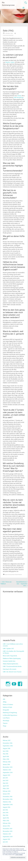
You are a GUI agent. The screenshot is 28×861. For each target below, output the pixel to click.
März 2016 (6, 759)
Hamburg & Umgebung (10, 712)
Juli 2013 (5, 842)
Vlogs (4, 726)
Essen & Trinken (8, 704)
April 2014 (6, 818)
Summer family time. (9, 661)
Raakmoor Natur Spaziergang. (12, 658)
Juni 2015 (5, 780)
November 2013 (7, 831)
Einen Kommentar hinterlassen (13, 574)
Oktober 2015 (7, 770)
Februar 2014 (7, 823)
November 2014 (8, 799)
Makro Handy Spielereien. (10, 664)
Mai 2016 (5, 754)
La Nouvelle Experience (10, 715)
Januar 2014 (6, 826)
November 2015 (7, 767)
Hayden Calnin (10, 62)
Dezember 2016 (7, 743)
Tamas (19, 95)
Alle (4, 699)
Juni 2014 (5, 812)
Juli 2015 (5, 778)
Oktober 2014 (7, 802)
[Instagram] (8, 683)
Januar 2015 (6, 794)
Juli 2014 (5, 810)
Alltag (4, 702)
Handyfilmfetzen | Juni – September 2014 (21, 583)
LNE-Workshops (18, 97)
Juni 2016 (5, 751)
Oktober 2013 (7, 834)
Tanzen (5, 723)
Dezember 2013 (7, 828)
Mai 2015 (5, 783)
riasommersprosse (8, 35)
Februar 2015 (6, 791)
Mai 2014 (5, 815)
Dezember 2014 (7, 796)
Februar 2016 (7, 762)
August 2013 (6, 839)
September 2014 (8, 804)
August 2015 (6, 775)
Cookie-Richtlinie (19, 854)
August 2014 (6, 807)
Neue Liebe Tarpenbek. (10, 656)
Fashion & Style (7, 707)
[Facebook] (20, 683)
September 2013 (8, 836)
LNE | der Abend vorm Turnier (12, 672)
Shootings (6, 720)
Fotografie (6, 710)
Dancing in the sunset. (9, 669)
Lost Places (6, 718)
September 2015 (8, 772)
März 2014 (6, 820)
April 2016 (6, 756)
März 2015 (6, 788)
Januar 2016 (6, 764)
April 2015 (6, 786)
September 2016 (8, 746)
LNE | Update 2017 (8, 648)
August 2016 (6, 748)
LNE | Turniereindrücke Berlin (12, 666)
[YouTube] (14, 683)
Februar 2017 (6, 740)
